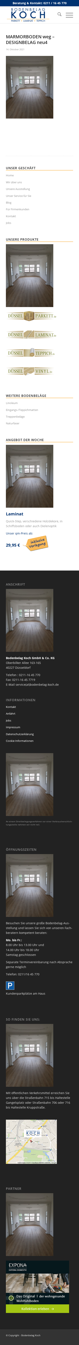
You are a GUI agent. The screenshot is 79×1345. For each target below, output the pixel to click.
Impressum (13, 727)
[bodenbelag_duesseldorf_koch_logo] (33, 14)
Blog (8, 202)
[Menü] (67, 14)
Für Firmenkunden (17, 209)
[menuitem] (57, 14)
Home (10, 175)
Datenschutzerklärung (20, 734)
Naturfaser (12, 423)
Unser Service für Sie (18, 196)
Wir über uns (14, 182)
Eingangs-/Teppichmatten (22, 410)
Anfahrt (10, 713)
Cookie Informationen (19, 741)
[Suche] (57, 14)
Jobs (8, 223)
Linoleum (12, 403)
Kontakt (11, 216)
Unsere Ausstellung (18, 189)
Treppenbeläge (15, 416)
